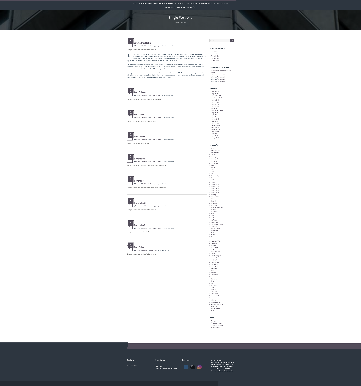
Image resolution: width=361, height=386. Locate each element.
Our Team (214, 243)
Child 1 (213, 180)
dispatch (213, 201)
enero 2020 (215, 91)
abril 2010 (215, 121)
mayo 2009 (215, 138)
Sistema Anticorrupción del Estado (149, 3)
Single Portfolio (142, 42)
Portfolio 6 (140, 136)
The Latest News (222, 75)
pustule (213, 270)
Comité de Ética (191, 7)
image (151, 250)
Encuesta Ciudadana (217, 207)
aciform (213, 148)
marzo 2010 (216, 123)
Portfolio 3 (140, 202)
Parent (213, 253)
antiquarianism (215, 150)
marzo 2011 (216, 106)
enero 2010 (215, 127)
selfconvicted (215, 277)
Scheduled (214, 52)
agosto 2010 (216, 112)
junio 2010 (215, 117)
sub (212, 283)
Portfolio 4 (140, 180)
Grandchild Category (217, 224)
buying (213, 167)
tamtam (213, 289)
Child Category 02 (216, 186)
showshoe (214, 279)
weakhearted (215, 296)
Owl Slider (214, 245)
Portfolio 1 (145, 46)
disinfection (214, 199)
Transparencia (181, 7)
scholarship (214, 275)
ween (212, 298)
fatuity (213, 213)
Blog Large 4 (214, 161)
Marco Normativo (170, 7)
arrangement (215, 152)
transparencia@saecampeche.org (166, 368)
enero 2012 (215, 104)
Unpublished (214, 293)
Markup (213, 234)
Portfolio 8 (140, 92)
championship (215, 176)
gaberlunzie (214, 222)
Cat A (212, 169)
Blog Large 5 (214, 163)
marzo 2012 (216, 102)
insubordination (215, 228)
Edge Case (214, 205)
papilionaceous (215, 251)
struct (155, 250)
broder (213, 165)
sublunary (214, 285)
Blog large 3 (214, 159)
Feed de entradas (216, 323)
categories (158, 46)
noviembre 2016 (217, 98)
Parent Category (216, 256)
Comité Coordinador (168, 3)
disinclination (215, 197)
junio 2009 (215, 136)
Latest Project (215, 230)
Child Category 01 (216, 184)
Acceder (213, 321)
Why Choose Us (215, 308)
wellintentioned (215, 302)
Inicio (134, 3)
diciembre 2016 (217, 96)
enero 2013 (215, 100)
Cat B (212, 171)
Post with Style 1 (216, 58)
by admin (137, 46)
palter (212, 249)
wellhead (213, 300)
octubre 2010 (216, 108)
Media (212, 237)
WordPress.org (215, 327)
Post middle (214, 264)
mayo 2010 (215, 119)
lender (212, 232)
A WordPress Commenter (218, 70)
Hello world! (214, 54)
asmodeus (214, 155)
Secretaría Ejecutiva (207, 3)
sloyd (212, 281)
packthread (214, 247)
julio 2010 (215, 115)
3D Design (152, 46)
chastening (214, 178)
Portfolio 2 (140, 225)
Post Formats (215, 262)
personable (214, 258)
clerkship (213, 194)
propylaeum (214, 268)
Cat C (212, 173)
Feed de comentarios (217, 325)
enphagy (213, 209)
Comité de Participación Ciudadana (187, 3)
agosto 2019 (216, 94)
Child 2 (213, 182)
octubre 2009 (216, 129)
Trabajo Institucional (222, 3)
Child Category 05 (216, 192)
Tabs (212, 287)
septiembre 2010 (217, 110)
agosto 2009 (216, 131)
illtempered (214, 226)
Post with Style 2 (216, 56)
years (212, 310)
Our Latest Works (216, 241)
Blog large (214, 157)
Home (177, 22)
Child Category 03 (216, 188)
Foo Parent (214, 220)
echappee (214, 203)
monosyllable (215, 239)
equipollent (214, 211)
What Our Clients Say (217, 304)
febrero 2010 (216, 125)
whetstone (214, 306)
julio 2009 (215, 133)
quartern (213, 272)
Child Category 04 (216, 190)
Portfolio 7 (140, 114)
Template (214, 291)
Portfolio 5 (140, 158)
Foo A (212, 216)
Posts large (214, 266)
